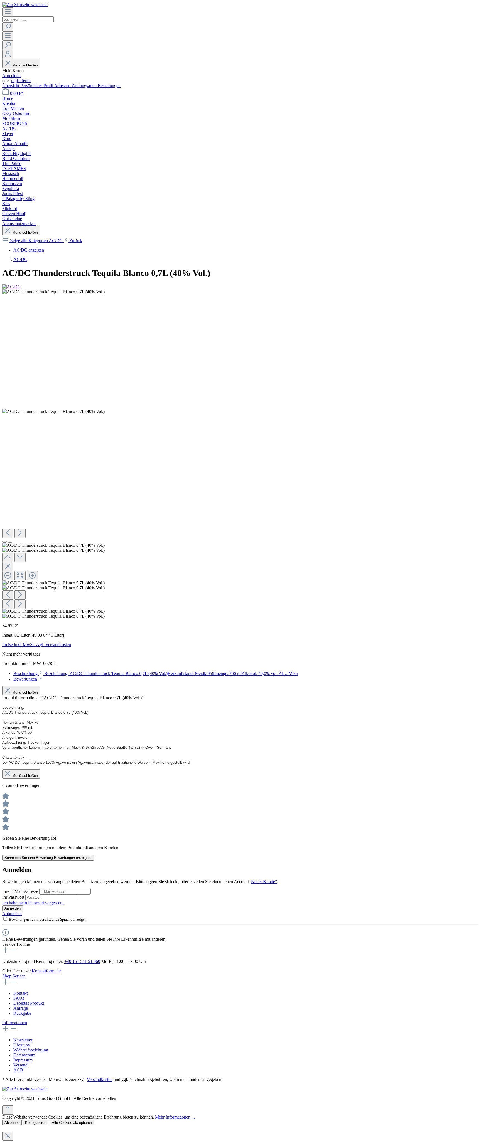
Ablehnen (11, 1122)
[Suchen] (7, 26)
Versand (20, 1065)
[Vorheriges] (7, 533)
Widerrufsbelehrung (30, 1050)
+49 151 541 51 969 (82, 961)
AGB (18, 1070)
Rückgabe (22, 1013)
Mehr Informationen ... (175, 1117)
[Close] (7, 566)
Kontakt (20, 993)
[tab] (155, 673)
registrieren (21, 80)
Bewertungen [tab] (25, 679)
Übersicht (11, 85)
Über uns (21, 1045)
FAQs (18, 998)
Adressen (63, 85)
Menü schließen (25, 65)
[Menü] (7, 11)
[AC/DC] (11, 286)
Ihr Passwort (13, 897)
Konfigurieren (35, 1122)
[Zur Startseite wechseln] (25, 4)
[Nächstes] (20, 533)
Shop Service (14, 976)
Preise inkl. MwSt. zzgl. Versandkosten (36, 644)
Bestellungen (109, 85)
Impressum (23, 1060)
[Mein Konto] (7, 54)
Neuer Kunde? (264, 881)
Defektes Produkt (28, 1003)
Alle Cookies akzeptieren (72, 1122)
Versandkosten (99, 1079)
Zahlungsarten (85, 85)
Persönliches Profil (37, 85)
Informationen (14, 1022)
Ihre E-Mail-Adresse (20, 891)
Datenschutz (24, 1055)
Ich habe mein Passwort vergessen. (32, 902)
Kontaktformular (46, 971)
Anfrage (20, 1008)
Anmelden (11, 75)
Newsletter (22, 1040)
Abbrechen (12, 913)
